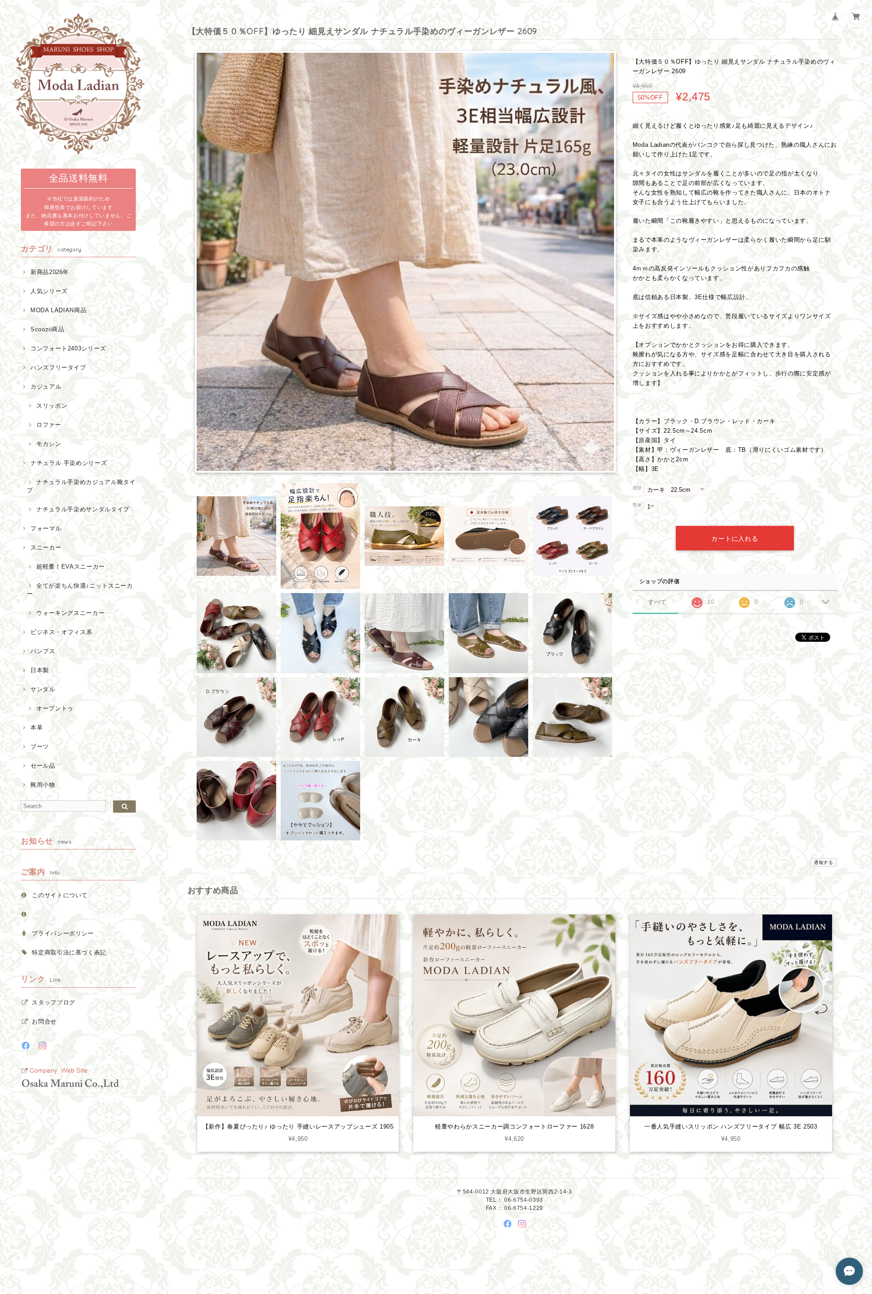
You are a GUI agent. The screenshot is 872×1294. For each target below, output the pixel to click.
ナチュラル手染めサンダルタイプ (82, 509)
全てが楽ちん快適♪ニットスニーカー (80, 589)
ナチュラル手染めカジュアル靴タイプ (81, 486)
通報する (823, 862)
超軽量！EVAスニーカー (70, 566)
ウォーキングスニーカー (70, 613)
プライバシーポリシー (63, 933)
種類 (637, 487)
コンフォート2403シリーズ (68, 348)
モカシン (48, 443)
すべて (657, 602)
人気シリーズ (49, 291)
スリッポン (51, 405)
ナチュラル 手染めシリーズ (68, 463)
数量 (637, 504)
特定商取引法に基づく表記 (69, 952)
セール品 (42, 765)
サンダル (42, 689)
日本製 (39, 670)
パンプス (42, 651)
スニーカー (45, 547)
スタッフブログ (53, 1002)
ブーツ (39, 746)
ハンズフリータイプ (58, 367)
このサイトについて (60, 895)
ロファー (48, 424)
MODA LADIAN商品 (58, 310)
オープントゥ (55, 708)
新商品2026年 (49, 272)
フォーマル (45, 528)
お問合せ (44, 1021)
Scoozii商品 (47, 329)
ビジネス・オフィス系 (61, 632)
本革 (36, 727)
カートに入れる (734, 538)
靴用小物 (42, 784)
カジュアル (45, 386)
